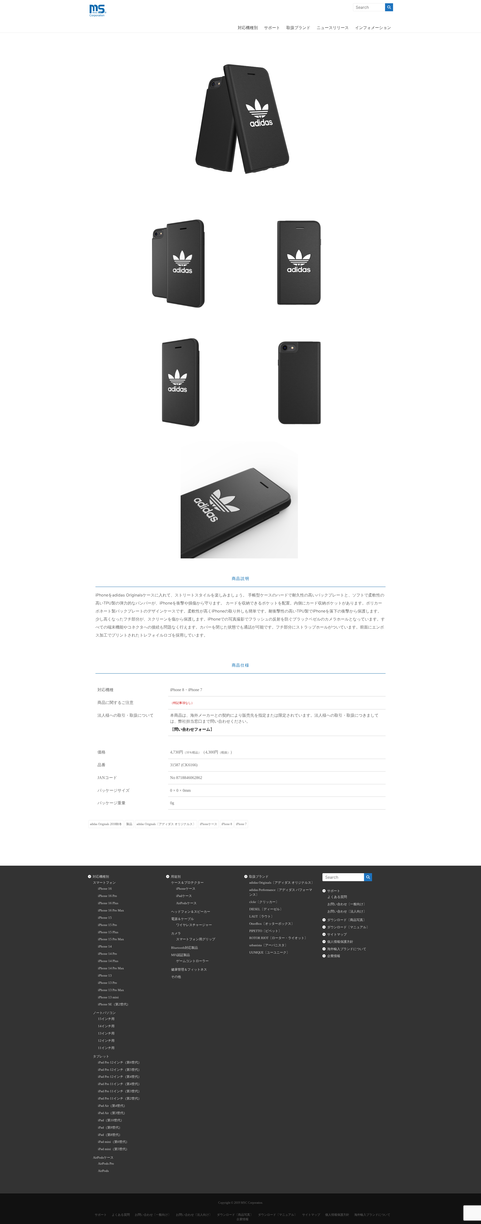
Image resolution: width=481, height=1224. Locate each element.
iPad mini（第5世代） (113, 1149)
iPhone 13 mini (108, 997)
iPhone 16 (105, 888)
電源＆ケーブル (182, 919)
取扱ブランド (298, 27)
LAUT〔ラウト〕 (261, 916)
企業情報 (333, 956)
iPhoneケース (208, 824)
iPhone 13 (105, 975)
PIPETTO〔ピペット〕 (265, 931)
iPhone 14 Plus (108, 961)
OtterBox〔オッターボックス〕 (271, 924)
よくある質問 (337, 897)
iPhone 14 (105, 946)
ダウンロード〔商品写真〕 (346, 920)
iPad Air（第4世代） (112, 1106)
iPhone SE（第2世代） (114, 1004)
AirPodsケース (103, 1157)
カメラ (176, 933)
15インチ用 (106, 1019)
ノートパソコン (104, 1013)
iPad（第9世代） (110, 1127)
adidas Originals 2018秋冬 (106, 824)
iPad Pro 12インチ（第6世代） (119, 1062)
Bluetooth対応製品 (184, 948)
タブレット (101, 1056)
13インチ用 (106, 1033)
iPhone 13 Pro (107, 983)
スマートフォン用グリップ (195, 939)
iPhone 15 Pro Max (111, 939)
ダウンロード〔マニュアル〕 (348, 927)
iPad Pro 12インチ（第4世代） (119, 1077)
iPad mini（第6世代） (113, 1142)
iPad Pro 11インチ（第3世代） (119, 1091)
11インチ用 (106, 1048)
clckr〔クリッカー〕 (264, 902)
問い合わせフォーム (192, 729)
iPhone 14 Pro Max (111, 968)
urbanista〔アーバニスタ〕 (268, 945)
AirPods (103, 1171)
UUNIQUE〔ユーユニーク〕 (269, 952)
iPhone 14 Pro (107, 954)
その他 (176, 977)
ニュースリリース (333, 27)
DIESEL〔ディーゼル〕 (266, 909)
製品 (129, 824)
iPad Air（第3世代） (112, 1113)
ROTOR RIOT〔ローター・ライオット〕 (278, 938)
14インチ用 (106, 1026)
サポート (272, 27)
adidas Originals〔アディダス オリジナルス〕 (166, 824)
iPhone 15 (105, 918)
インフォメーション (373, 27)
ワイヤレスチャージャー (194, 925)
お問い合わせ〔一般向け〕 (347, 904)
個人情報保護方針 (340, 942)
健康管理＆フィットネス (189, 969)
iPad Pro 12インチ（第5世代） (119, 1070)
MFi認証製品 (180, 955)
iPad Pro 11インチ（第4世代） (119, 1084)
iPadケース (184, 896)
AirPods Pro (106, 1163)
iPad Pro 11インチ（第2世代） (119, 1098)
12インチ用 (106, 1040)
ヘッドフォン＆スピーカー (190, 911)
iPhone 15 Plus (108, 932)
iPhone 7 (241, 824)
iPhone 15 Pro (107, 925)
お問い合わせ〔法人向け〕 (347, 911)
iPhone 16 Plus (108, 903)
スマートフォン (104, 882)
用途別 (176, 876)
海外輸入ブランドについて (346, 949)
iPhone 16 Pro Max (111, 910)
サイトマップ (337, 934)
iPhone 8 (226, 824)
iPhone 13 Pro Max (111, 990)
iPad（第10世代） (111, 1120)
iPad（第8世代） (110, 1135)
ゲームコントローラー (192, 961)
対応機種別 (248, 27)
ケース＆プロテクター (187, 882)
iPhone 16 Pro (107, 896)
